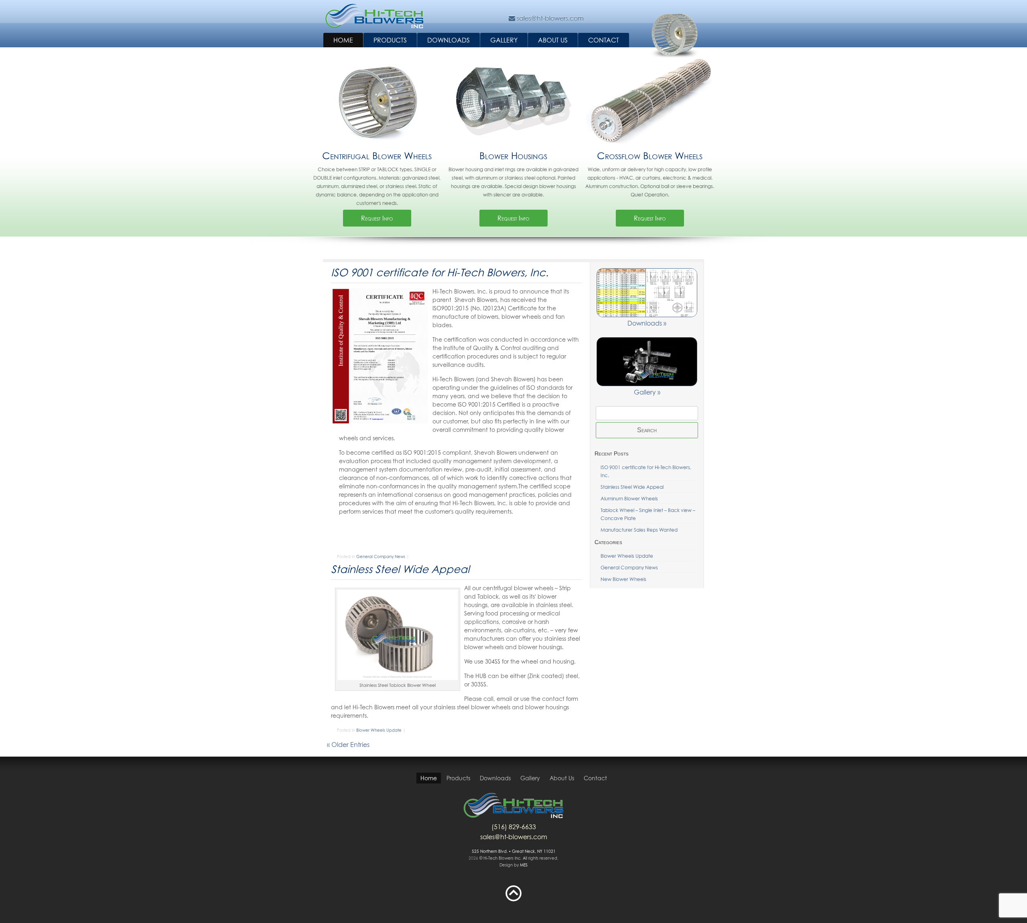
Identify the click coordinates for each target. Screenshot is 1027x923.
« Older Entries (348, 745)
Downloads (448, 40)
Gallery (504, 40)
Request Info (377, 218)
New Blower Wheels (623, 579)
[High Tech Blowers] (374, 16)
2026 (473, 858)
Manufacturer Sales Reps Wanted (639, 530)
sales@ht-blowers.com (513, 837)
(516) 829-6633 (513, 827)
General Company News (380, 556)
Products (390, 40)
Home (343, 40)
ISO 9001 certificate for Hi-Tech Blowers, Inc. (439, 272)
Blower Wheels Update (379, 730)
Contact (603, 40)
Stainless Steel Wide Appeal (400, 569)
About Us (553, 40)
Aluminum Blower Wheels (629, 499)
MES (524, 864)
